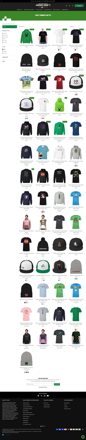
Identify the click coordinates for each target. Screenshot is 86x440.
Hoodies (5, 40)
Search (65, 404)
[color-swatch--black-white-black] (75, 94)
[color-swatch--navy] (58, 49)
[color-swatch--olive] (76, 278)
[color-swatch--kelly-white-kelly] (42, 280)
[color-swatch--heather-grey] (75, 278)
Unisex (5, 53)
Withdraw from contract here (28, 414)
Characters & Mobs (29, 9)
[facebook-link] (38, 395)
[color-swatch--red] (43, 118)
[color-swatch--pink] (41, 118)
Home (3, 24)
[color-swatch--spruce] (28, 372)
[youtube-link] (48, 395)
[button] (26, 42)
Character (5, 57)
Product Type (5, 30)
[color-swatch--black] (75, 49)
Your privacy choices (27, 424)
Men (4, 26)
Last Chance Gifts (8, 24)
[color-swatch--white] (60, 49)
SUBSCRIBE (57, 384)
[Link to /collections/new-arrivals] (43, 1)
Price (3, 61)
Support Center (26, 402)
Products (19, 9)
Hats (5, 38)
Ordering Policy (47, 404)
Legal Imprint (25, 422)
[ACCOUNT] (69, 6)
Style (3, 46)
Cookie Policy (25, 420)
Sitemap (66, 406)
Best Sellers (56, 9)
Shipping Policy (47, 406)
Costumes (6, 35)
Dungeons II (65, 9)
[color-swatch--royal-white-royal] (27, 118)
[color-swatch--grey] (76, 165)
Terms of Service (26, 416)
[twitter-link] (41, 395)
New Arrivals (47, 9)
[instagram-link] (44, 395)
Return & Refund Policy (27, 412)
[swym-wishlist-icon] (72, 6)
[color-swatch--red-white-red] (76, 94)
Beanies (5, 33)
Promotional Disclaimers (28, 406)
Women (5, 51)
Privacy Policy (25, 418)
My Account (46, 402)
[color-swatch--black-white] (27, 280)
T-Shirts (5, 42)
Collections (39, 9)
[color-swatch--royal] (26, 372)
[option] (43, 1)
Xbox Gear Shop (67, 408)
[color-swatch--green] (75, 165)
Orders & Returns (26, 404)
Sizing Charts (25, 410)
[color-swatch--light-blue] (42, 304)
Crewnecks (6, 37)
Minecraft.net (67, 402)
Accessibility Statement (27, 408)
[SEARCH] (66, 6)
